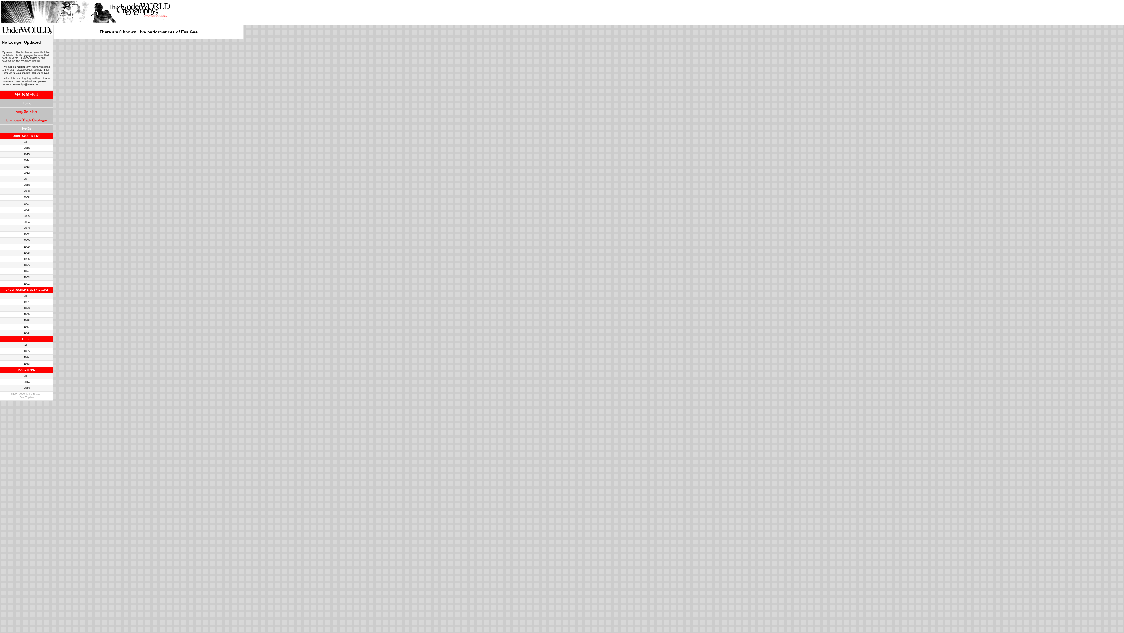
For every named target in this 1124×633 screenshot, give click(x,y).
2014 (27, 160)
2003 (27, 228)
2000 (27, 240)
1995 (27, 265)
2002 (27, 234)
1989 (27, 314)
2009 (27, 191)
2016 (27, 148)
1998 (27, 252)
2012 (27, 172)
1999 (27, 246)
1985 (27, 351)
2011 (27, 179)
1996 (27, 259)
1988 (27, 320)
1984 (27, 357)
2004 (27, 222)
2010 (27, 185)
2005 (27, 216)
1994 (27, 271)
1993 (27, 277)
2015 (27, 154)
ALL (26, 142)
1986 (27, 332)
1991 (27, 302)
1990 (27, 308)
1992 (27, 283)
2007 (27, 203)
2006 (27, 209)
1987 (27, 326)
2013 (27, 166)
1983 (27, 363)
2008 (27, 197)
